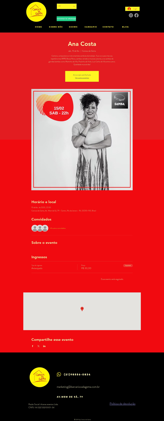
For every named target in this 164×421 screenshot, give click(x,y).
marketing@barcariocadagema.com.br (78, 387)
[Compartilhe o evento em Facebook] (32, 346)
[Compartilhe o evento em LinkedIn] (44, 346)
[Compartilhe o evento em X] (38, 346)
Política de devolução (122, 403)
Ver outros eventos (82, 77)
